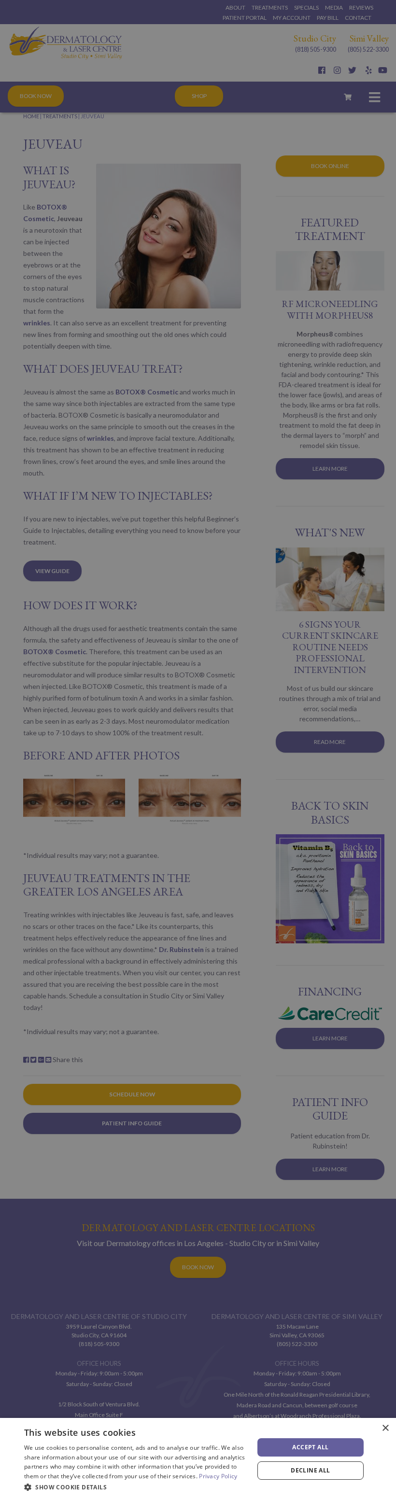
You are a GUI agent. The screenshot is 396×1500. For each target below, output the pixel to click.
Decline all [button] (310, 1470)
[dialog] (198, 1459)
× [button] (385, 1428)
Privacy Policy (218, 1476)
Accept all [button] (310, 1447)
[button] (135, 1487)
